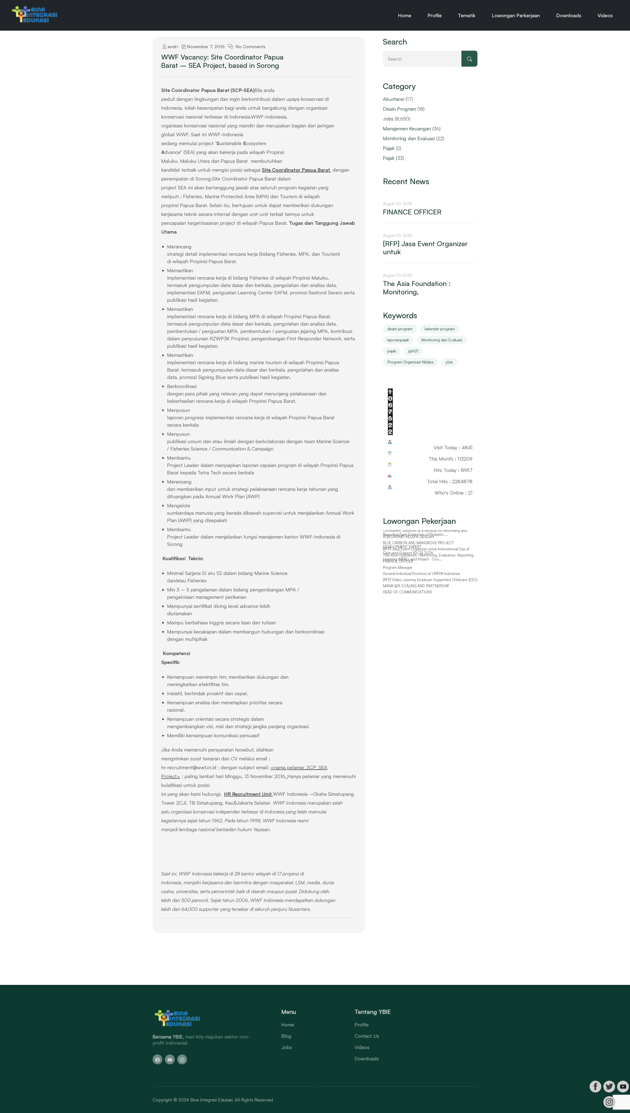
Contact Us (367, 1036)
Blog (286, 1036)
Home (404, 15)
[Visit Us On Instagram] (609, 1102)
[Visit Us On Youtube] (623, 1086)
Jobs (388, 119)
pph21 (413, 350)
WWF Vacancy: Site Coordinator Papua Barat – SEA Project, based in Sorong (222, 61)
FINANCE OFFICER (412, 212)
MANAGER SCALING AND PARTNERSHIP (416, 588)
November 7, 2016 (205, 46)
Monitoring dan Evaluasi (409, 138)
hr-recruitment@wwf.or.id (188, 767)
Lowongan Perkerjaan (516, 15)
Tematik (466, 15)
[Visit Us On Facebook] (595, 1086)
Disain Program (399, 109)
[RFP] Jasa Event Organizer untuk (425, 248)
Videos (605, 15)
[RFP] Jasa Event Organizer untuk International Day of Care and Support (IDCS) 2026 (426, 553)
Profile (434, 15)
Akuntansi (393, 99)
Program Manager (397, 570)
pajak (391, 350)
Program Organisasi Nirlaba (410, 362)
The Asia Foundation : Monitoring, (417, 287)
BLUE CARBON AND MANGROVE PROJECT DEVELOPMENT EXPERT (418, 547)
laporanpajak (398, 339)
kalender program (440, 328)
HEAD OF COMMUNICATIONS (407, 594)
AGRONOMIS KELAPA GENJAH (408, 539)
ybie (449, 362)
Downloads (568, 15)
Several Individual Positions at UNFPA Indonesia (421, 576)
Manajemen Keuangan (407, 128)
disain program (399, 328)
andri (172, 46)
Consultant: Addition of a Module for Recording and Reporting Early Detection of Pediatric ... (425, 535)
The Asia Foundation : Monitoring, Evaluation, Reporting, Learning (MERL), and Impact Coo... (428, 560)
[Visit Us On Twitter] (609, 1086)
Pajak (388, 148)
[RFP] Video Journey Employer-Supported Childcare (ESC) (430, 582)
